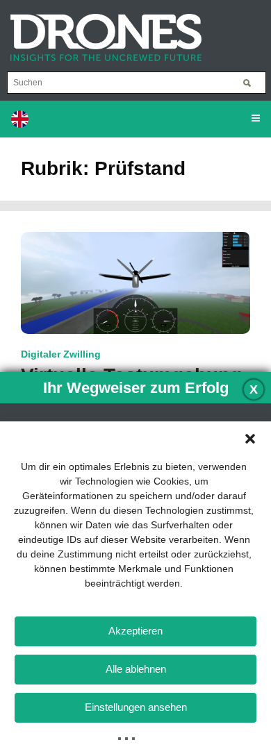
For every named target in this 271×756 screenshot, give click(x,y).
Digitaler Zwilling (61, 354)
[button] (250, 439)
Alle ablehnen (136, 669)
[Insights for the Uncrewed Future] (101, 30)
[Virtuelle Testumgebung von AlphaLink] (135, 281)
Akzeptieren (135, 631)
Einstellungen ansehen (136, 707)
